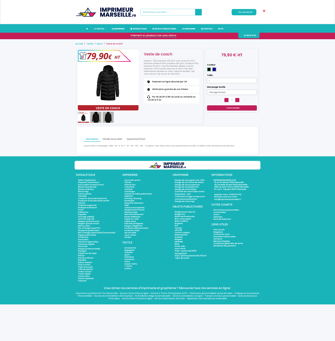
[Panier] (263, 12)
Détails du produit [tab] (112, 139)
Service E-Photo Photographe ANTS (169, 293)
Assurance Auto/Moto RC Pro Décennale (97, 293)
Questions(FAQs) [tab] (136, 139)
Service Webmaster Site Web (170, 298)
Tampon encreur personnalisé (220, 295)
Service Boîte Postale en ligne (137, 298)
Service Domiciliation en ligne (187, 295)
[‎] (87, 29)
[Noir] (209, 69)
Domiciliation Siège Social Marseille (152, 295)
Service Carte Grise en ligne (134, 293)
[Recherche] (198, 12)
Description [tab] (92, 139)
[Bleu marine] (214, 69)
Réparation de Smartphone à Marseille (207, 298)
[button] (248, 35)
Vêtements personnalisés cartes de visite (211, 293)
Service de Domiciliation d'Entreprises (113, 295)
